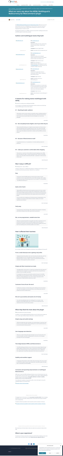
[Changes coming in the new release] (31, 389)
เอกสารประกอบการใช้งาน (37, 5)
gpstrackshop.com (35, 68)
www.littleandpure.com (36, 53)
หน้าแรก (18, 5)
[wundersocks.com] (23, 45)
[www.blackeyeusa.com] (23, 88)
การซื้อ (30, 5)
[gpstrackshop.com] (23, 74)
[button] (60, 445)
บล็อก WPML (51, 5)
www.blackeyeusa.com (36, 82)
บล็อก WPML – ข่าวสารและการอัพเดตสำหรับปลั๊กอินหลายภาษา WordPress (21, 8)
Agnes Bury (13, 19)
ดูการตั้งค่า (57, 453)
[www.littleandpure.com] (23, 59)
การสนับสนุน (45, 5)
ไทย (10, 451)
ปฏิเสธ (50, 453)
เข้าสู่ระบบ (52, 2)
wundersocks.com (35, 40)
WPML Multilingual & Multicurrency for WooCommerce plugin (27, 24)
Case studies (34, 8)
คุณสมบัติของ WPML (24, 5)
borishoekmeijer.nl (35, 65)
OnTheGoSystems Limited (15, 448)
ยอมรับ (42, 453)
